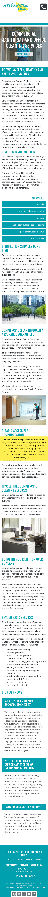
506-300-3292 (26, 876)
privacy (19, 859)
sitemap (10, 859)
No (32, 457)
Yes (29, 457)
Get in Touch (24, 54)
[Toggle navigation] (43, 15)
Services (38, 198)
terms (26, 859)
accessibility (36, 859)
